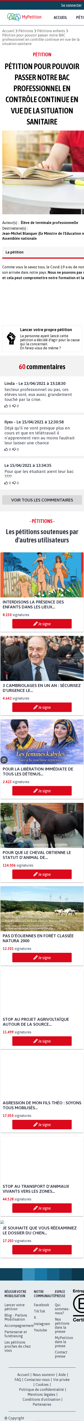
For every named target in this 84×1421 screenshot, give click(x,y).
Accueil (60, 17)
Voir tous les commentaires (42, 502)
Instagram (42, 1368)
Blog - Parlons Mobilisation (15, 1362)
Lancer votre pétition (14, 1351)
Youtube (40, 1375)
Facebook (41, 1349)
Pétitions (25, 31)
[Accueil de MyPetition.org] (24, 17)
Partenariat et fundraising (15, 1378)
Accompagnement (19, 1370)
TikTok (39, 1356)
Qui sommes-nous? (62, 1353)
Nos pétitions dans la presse (62, 1370)
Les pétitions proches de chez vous (17, 1391)
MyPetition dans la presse (64, 1386)
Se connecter (71, 5)
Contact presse (61, 1399)
